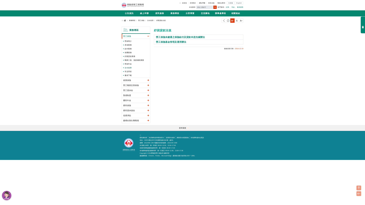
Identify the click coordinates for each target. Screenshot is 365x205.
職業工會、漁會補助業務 (134, 60)
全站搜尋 (192, 7)
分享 (224, 20)
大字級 (241, 20)
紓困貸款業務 (130, 56)
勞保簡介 (128, 41)
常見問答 (128, 72)
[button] (182, 128)
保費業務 (128, 53)
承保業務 (128, 45)
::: (180, 3)
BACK (358, 193)
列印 (228, 20)
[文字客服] (6, 195)
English (239, 3)
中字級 (237, 20)
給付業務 (128, 49)
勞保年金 (128, 64)
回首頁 (184, 3)
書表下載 (128, 75)
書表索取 (240, 7)
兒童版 (230, 3)
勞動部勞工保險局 (133, 5)
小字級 (232, 20)
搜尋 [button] (215, 7)
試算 (227, 7)
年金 (233, 7)
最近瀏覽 (363, 25)
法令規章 (128, 68)
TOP (358, 188)
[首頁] (124, 20)
